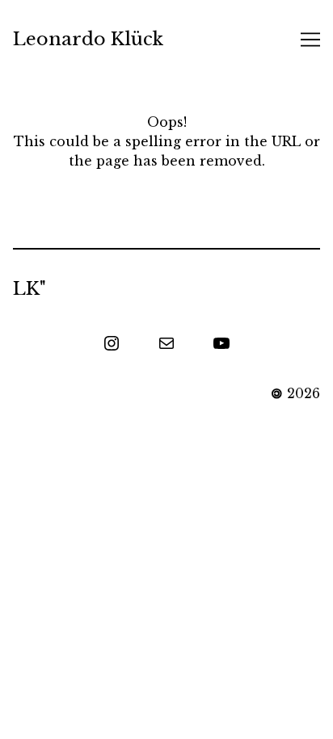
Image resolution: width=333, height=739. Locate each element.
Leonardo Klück (88, 38)
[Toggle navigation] (310, 39)
